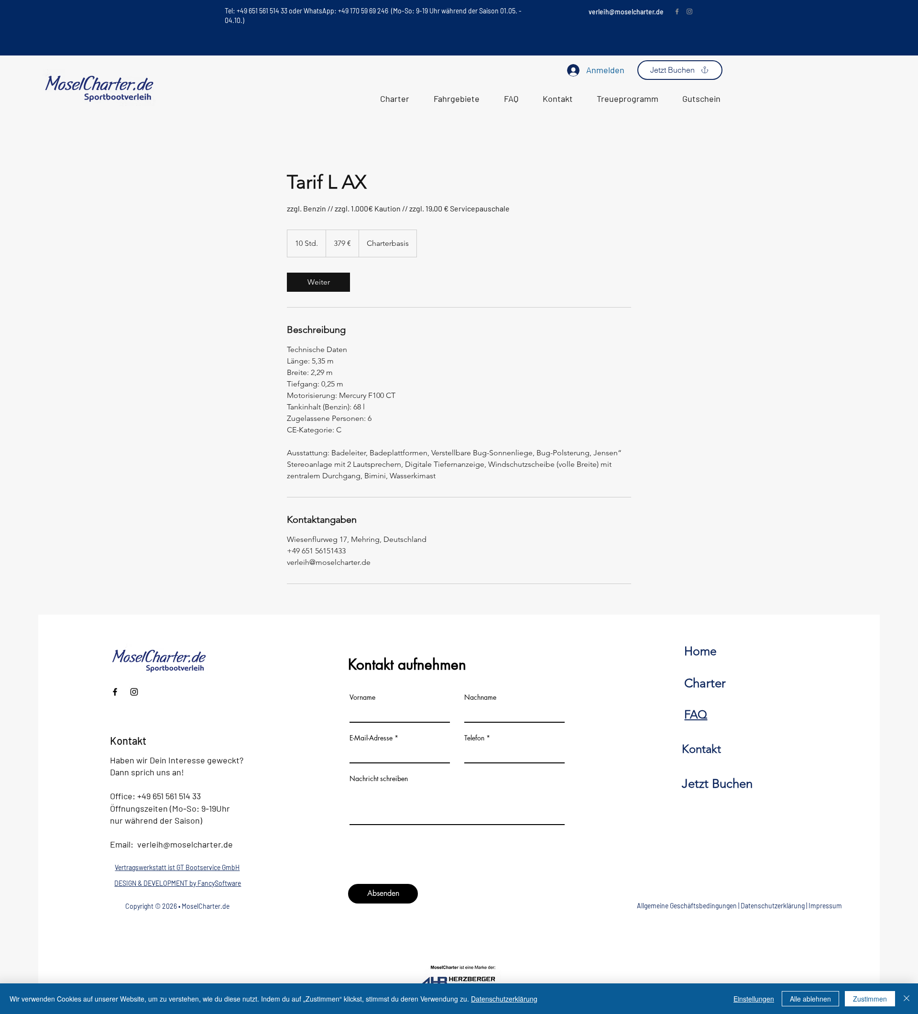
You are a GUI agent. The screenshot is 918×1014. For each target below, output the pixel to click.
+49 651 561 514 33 (169, 796)
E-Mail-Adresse (371, 738)
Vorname (362, 697)
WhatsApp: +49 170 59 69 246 (347, 11)
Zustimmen (870, 998)
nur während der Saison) (156, 820)
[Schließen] (906, 998)
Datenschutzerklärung (773, 906)
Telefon (474, 738)
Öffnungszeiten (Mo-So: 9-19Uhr (170, 808)
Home (700, 651)
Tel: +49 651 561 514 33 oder (264, 11)
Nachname (480, 697)
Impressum (825, 906)
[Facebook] (677, 11)
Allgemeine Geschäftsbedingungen (687, 906)
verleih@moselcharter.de (626, 12)
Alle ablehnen (810, 998)
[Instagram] (689, 11)
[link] (318, 282)
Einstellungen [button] (753, 998)
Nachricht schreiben (379, 778)
